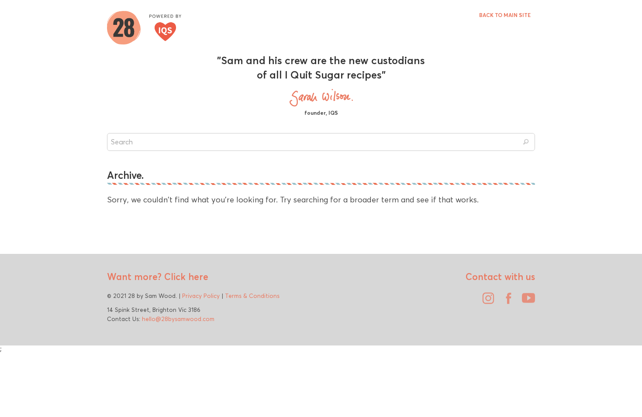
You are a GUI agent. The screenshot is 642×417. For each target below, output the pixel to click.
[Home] (144, 26)
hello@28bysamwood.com (178, 318)
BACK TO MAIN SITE (505, 15)
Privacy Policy (201, 295)
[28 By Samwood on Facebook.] (506, 301)
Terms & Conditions (252, 295)
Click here (185, 276)
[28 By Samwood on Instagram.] (486, 301)
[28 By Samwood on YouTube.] (526, 301)
